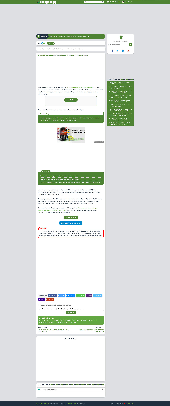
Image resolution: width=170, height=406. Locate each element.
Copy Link (71, 312)
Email (42, 299)
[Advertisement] (85, 18)
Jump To (71, 100)
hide (73, 100)
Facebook (53, 295)
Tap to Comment (71, 217)
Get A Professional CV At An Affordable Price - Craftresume (53, 330)
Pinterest (50, 299)
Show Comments (50, 389)
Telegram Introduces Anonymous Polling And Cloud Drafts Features (59, 179)
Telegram (98, 295)
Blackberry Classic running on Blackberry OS (81, 87)
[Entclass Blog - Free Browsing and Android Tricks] (46, 2)
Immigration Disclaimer (42, 403)
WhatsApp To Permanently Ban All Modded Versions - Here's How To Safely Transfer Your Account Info (70, 182)
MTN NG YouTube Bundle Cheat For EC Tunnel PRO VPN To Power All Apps (121, 109)
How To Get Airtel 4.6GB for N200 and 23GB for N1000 (121, 87)
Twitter (62, 295)
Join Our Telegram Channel (71, 223)
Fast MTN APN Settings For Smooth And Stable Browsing (120, 82)
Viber (90, 295)
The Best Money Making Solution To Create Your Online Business (59, 176)
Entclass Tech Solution (70, 403)
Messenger (71, 295)
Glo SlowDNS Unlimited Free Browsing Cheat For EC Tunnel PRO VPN (121, 114)
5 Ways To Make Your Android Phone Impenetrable (91, 330)
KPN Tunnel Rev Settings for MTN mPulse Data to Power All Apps (120, 123)
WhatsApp (81, 295)
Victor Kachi (130, 403)
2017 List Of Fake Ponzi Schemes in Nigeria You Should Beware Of (120, 100)
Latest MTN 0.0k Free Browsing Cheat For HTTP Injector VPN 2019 (121, 91)
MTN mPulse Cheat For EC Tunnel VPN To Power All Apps (69, 36)
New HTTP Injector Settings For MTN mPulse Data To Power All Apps (121, 96)
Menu (51, 43)
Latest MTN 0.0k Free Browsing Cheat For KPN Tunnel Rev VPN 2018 (121, 119)
